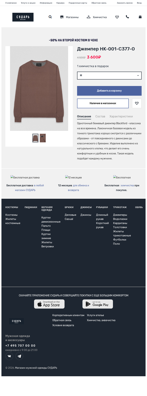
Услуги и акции (28, 3)
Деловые (70, 214)
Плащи (45, 230)
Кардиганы (120, 223)
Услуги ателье (95, 315)
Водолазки (120, 219)
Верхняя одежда (47, 208)
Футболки (119, 239)
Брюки (69, 207)
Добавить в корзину (109, 90)
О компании (11, 3)
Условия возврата (63, 325)
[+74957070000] (127, 17)
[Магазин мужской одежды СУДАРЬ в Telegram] (19, 356)
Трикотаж (120, 207)
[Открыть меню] (5, 16)
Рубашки (102, 207)
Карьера (60, 3)
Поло (116, 243)
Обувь (139, 207)
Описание (84, 116)
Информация (46, 3)
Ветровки (47, 246)
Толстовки (120, 227)
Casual (69, 219)
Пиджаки (31, 207)
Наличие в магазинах (103, 103)
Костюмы (11, 207)
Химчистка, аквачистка (101, 320)
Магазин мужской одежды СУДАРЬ (36, 367)
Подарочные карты (78, 3)
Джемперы (120, 214)
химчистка (127, 185)
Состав (100, 116)
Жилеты (46, 242)
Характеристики (121, 116)
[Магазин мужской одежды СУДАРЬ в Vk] (9, 356)
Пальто (46, 225)
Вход (139, 3)
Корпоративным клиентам (68, 315)
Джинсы (86, 207)
